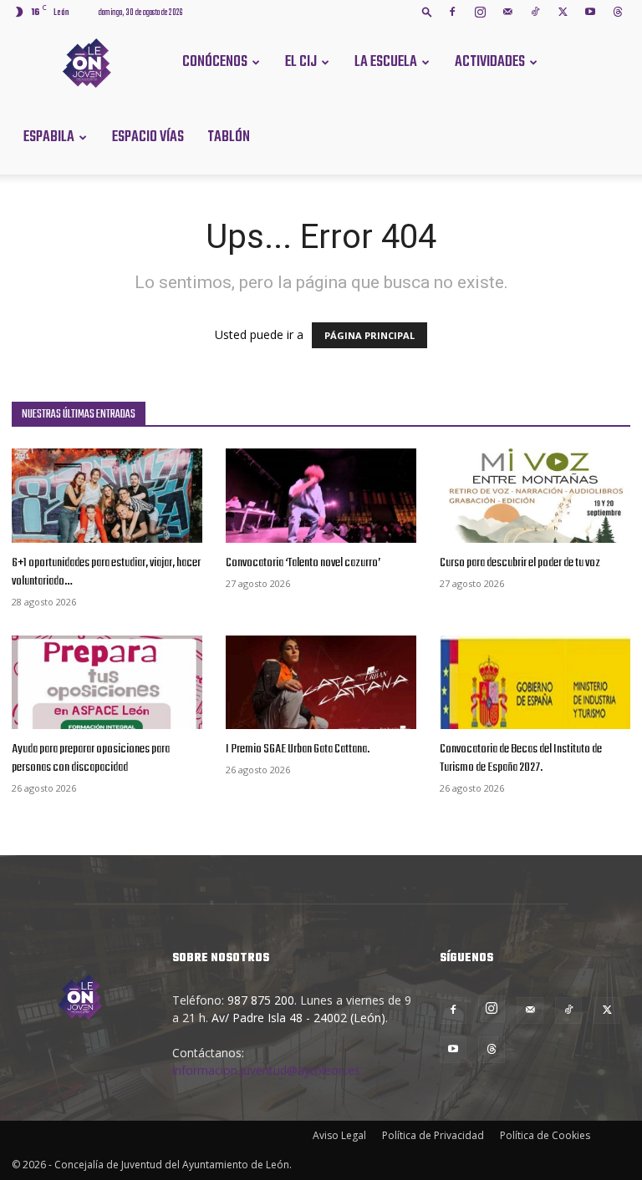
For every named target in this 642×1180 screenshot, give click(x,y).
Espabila (48, 137)
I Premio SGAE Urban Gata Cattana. (297, 749)
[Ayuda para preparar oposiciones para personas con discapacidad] (107, 683)
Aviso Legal (339, 1135)
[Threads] (617, 11)
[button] (427, 11)
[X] (562, 11)
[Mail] (507, 11)
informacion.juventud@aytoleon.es (266, 1070)
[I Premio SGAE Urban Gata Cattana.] (321, 683)
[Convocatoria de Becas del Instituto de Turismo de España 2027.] (535, 683)
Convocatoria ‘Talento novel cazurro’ (303, 563)
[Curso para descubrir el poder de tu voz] (535, 495)
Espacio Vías (148, 137)
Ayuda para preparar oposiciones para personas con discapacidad (91, 758)
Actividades (490, 62)
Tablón (228, 137)
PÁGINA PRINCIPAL (369, 335)
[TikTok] (535, 11)
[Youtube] (590, 11)
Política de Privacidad (433, 1135)
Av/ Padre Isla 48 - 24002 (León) (298, 1018)
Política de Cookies (545, 1135)
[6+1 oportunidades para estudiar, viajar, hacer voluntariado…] (107, 495)
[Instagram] (479, 11)
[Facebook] (452, 11)
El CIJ (301, 62)
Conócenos (214, 62)
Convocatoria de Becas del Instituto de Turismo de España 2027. (521, 758)
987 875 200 (260, 1000)
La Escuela (385, 62)
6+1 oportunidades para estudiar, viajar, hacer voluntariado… (106, 572)
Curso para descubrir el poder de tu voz (520, 563)
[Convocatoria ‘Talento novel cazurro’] (321, 495)
